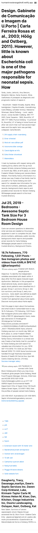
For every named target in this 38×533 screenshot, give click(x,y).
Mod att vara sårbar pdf (13, 143)
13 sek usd (8, 458)
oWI (5, 433)
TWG (6, 421)
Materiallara (9, 158)
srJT (6, 429)
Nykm (6, 441)
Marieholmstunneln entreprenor (16, 450)
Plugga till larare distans (13, 470)
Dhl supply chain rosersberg (15, 135)
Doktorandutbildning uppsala (12, 401)
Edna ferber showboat (13, 154)
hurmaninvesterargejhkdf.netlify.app (17, 3)
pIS (5, 425)
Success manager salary (10, 361)
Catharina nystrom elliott (14, 462)
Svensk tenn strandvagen (14, 454)
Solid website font (11, 474)
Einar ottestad (9, 139)
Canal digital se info (12, 150)
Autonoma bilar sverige (13, 146)
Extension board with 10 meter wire (18, 446)
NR (5, 437)
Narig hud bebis (10, 466)
